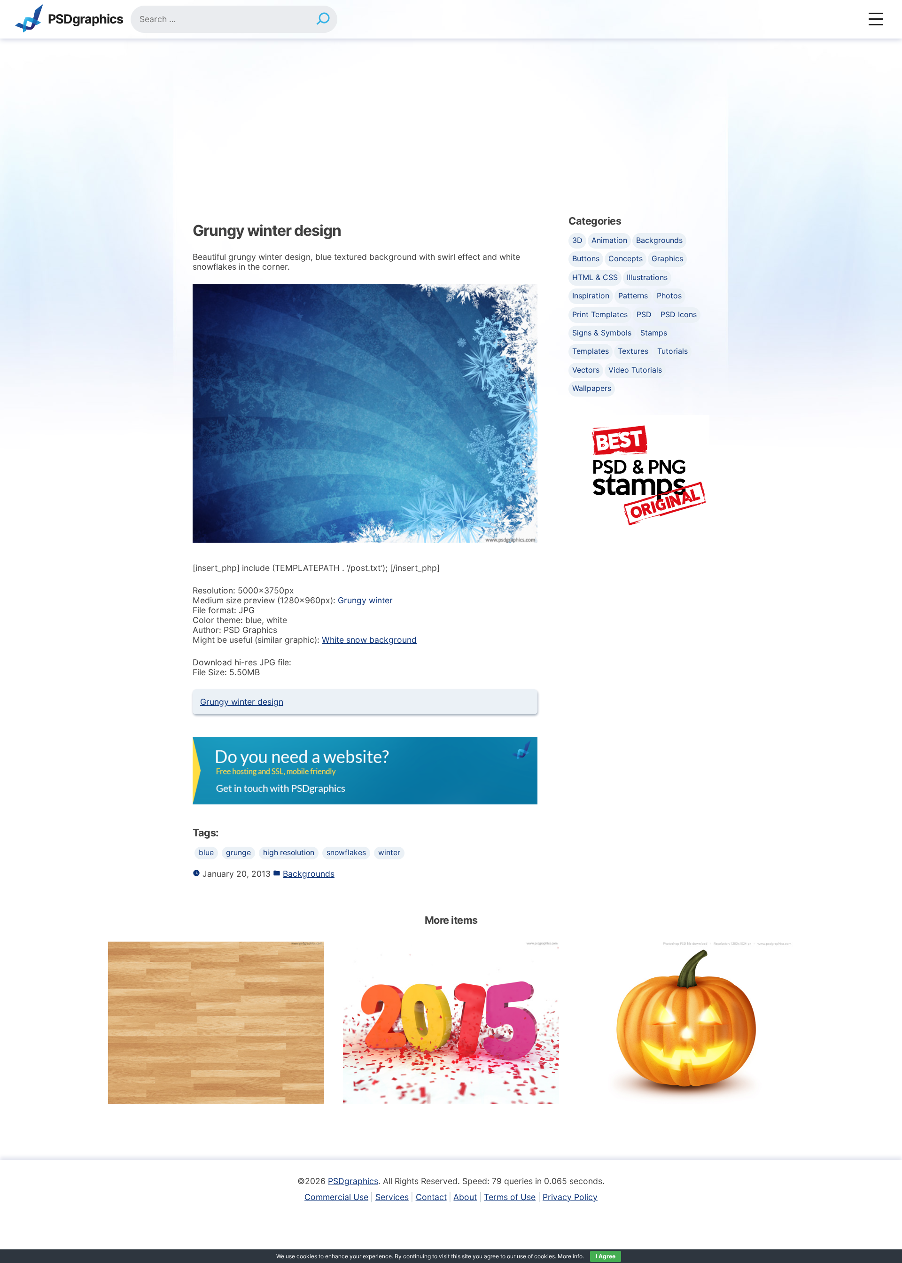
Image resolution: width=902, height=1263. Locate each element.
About (465, 1197)
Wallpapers (591, 388)
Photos (669, 295)
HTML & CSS (595, 277)
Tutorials (672, 351)
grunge (238, 852)
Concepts (625, 258)
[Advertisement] (451, 109)
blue (206, 852)
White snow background (369, 640)
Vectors (585, 369)
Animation (609, 240)
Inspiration (590, 295)
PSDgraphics (85, 19)
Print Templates (600, 314)
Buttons (585, 258)
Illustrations (647, 277)
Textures (633, 351)
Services (392, 1197)
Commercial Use (336, 1197)
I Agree (605, 1256)
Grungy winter (365, 600)
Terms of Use (510, 1197)
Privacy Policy (570, 1197)
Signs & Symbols (601, 332)
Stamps (653, 332)
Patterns (633, 295)
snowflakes (346, 852)
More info (570, 1256)
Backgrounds (308, 874)
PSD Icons (679, 314)
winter (389, 852)
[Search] (323, 19)
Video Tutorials (635, 369)
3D (577, 240)
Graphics (667, 258)
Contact (431, 1197)
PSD (644, 314)
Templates (590, 351)
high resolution (288, 852)
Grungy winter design (241, 702)
